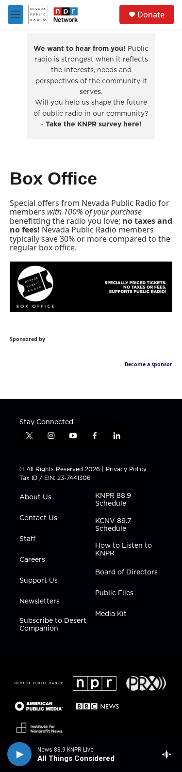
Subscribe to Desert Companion (52, 625)
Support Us (38, 581)
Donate (151, 14)
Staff (27, 539)
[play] (19, 754)
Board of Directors (126, 572)
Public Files (114, 593)
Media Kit (111, 614)
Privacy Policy (126, 469)
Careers (32, 560)
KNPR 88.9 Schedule (113, 500)
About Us (35, 497)
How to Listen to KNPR (123, 549)
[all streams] (169, 754)
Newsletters (39, 601)
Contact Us (38, 518)
